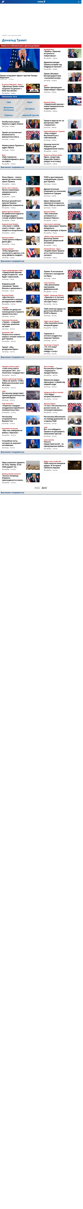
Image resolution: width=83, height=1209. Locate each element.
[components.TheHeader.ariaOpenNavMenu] (13, 2)
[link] (20, 65)
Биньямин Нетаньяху (9, 109)
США (9, 102)
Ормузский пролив (30, 115)
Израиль (9, 115)
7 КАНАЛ (4, 35)
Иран (29, 102)
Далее (44, 488)
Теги (9, 35)
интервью (30, 109)
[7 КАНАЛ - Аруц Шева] (41, 2)
